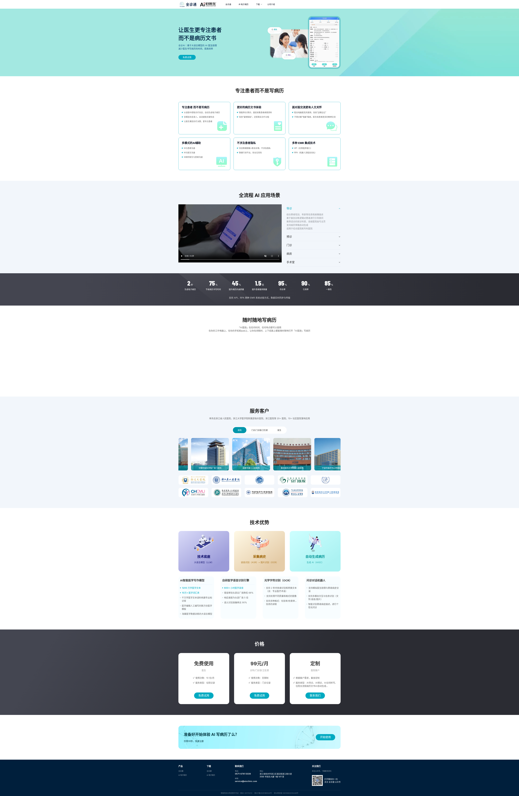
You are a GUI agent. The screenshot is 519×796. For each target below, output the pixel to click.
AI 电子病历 (243, 4)
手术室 (291, 262)
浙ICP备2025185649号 (263, 793)
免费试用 (187, 57)
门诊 (289, 245)
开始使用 (325, 737)
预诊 (289, 236)
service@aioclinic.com (246, 781)
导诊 (289, 208)
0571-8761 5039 (243, 774)
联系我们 (315, 695)
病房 (289, 253)
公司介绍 (271, 4)
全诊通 (228, 4)
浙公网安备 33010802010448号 (286, 793)
